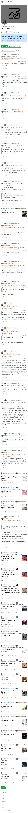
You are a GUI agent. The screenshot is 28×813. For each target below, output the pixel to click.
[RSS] (18, 50)
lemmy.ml (3, 480)
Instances (3, 801)
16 (3, 740)
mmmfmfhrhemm (20, 385)
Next (3, 787)
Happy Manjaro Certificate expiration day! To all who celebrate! (13, 58)
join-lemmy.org (5, 810)
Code (2, 807)
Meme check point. (18, 111)
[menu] (26, 1)
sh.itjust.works (4, 214)
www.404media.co (5, 596)
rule (17, 127)
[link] (5, 61)
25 (3, 598)
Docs (2, 804)
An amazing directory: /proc (19, 435)
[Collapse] (2, 54)
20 (3, 683)
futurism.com (4, 562)
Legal (2, 798)
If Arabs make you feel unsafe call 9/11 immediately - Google (10, 307)
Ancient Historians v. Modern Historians (11, 454)
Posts (18, 46)
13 (3, 754)
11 (2, 712)
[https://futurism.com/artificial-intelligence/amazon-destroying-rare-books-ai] (24, 558)
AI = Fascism (18, 76)
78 (3, 482)
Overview (4, 46)
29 (3, 655)
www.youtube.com (5, 624)
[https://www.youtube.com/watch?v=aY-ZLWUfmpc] (24, 622)
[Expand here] (24, 214)
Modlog (3, 795)
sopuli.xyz (3, 722)
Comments (12, 46)
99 (3, 511)
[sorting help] (16, 50)
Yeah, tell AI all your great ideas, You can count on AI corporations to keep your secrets (13, 228)
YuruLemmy (8, 1)
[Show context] (2, 61)
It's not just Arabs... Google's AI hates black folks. (13, 285)
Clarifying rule (19, 402)
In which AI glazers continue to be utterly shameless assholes (11, 521)
